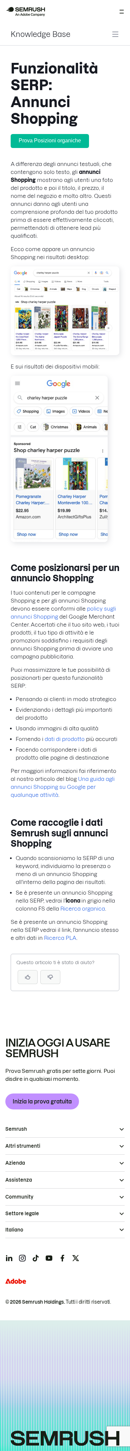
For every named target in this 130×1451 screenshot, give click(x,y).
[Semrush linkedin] (9, 1258)
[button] (50, 977)
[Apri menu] (122, 12)
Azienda (15, 1163)
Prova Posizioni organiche (50, 140)
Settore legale (22, 1213)
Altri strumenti (22, 1146)
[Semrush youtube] (49, 1258)
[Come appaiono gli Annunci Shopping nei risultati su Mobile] (59, 540)
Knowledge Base (40, 34)
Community (19, 1197)
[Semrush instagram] (22, 1258)
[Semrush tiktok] (35, 1258)
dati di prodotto (65, 739)
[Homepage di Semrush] (25, 11)
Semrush (16, 1129)
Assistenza (18, 1180)
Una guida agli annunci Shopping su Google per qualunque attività (63, 787)
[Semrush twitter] (75, 1258)
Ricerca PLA (60, 938)
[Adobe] (15, 1281)
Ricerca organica (82, 909)
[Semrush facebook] (62, 1258)
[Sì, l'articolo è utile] (28, 977)
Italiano (14, 1230)
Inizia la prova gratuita (42, 1101)
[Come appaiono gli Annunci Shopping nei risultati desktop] (65, 353)
